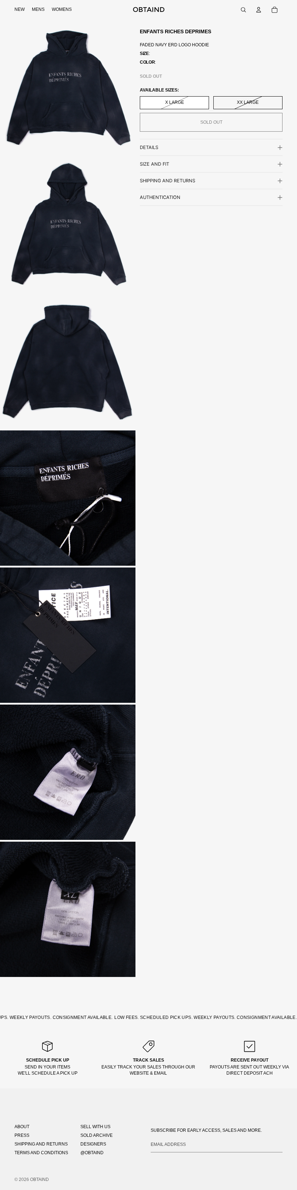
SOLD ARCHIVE (96, 1135)
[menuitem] (19, 10)
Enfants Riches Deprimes (175, 31)
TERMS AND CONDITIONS (41, 1152)
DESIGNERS (93, 1144)
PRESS (21, 1135)
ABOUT (21, 1126)
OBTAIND (39, 1179)
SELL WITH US (95, 1126)
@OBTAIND (92, 1152)
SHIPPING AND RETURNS (41, 1144)
